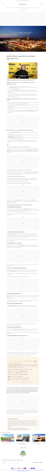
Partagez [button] (9, 72)
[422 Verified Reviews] (23, 457)
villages (8, 151)
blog (22, 459)
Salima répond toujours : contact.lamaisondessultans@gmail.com (18, 429)
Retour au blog (23, 447)
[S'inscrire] (17, 462)
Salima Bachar (9, 61)
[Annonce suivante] (43, 1)
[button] (3, 4)
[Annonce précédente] (3, 1)
